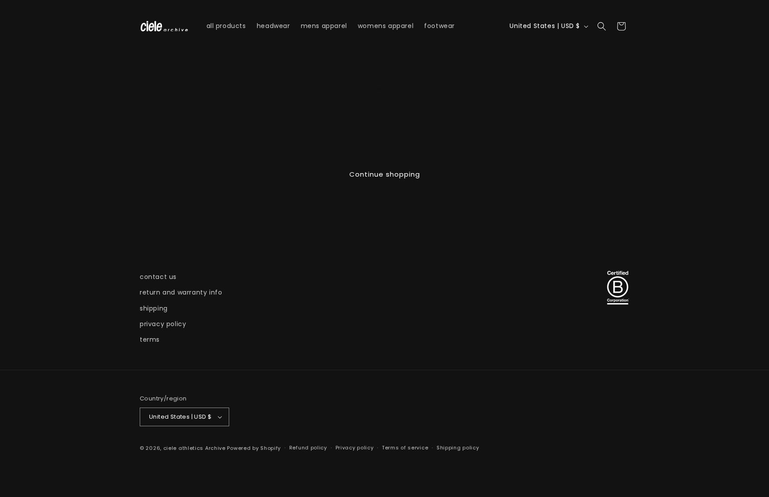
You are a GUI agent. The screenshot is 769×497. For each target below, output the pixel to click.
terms (150, 339)
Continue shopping (384, 174)
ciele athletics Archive (194, 448)
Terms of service (405, 447)
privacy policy (163, 323)
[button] (601, 26)
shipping (154, 308)
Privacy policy (355, 447)
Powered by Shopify (254, 448)
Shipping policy (458, 447)
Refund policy (308, 447)
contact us (158, 276)
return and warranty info (181, 292)
